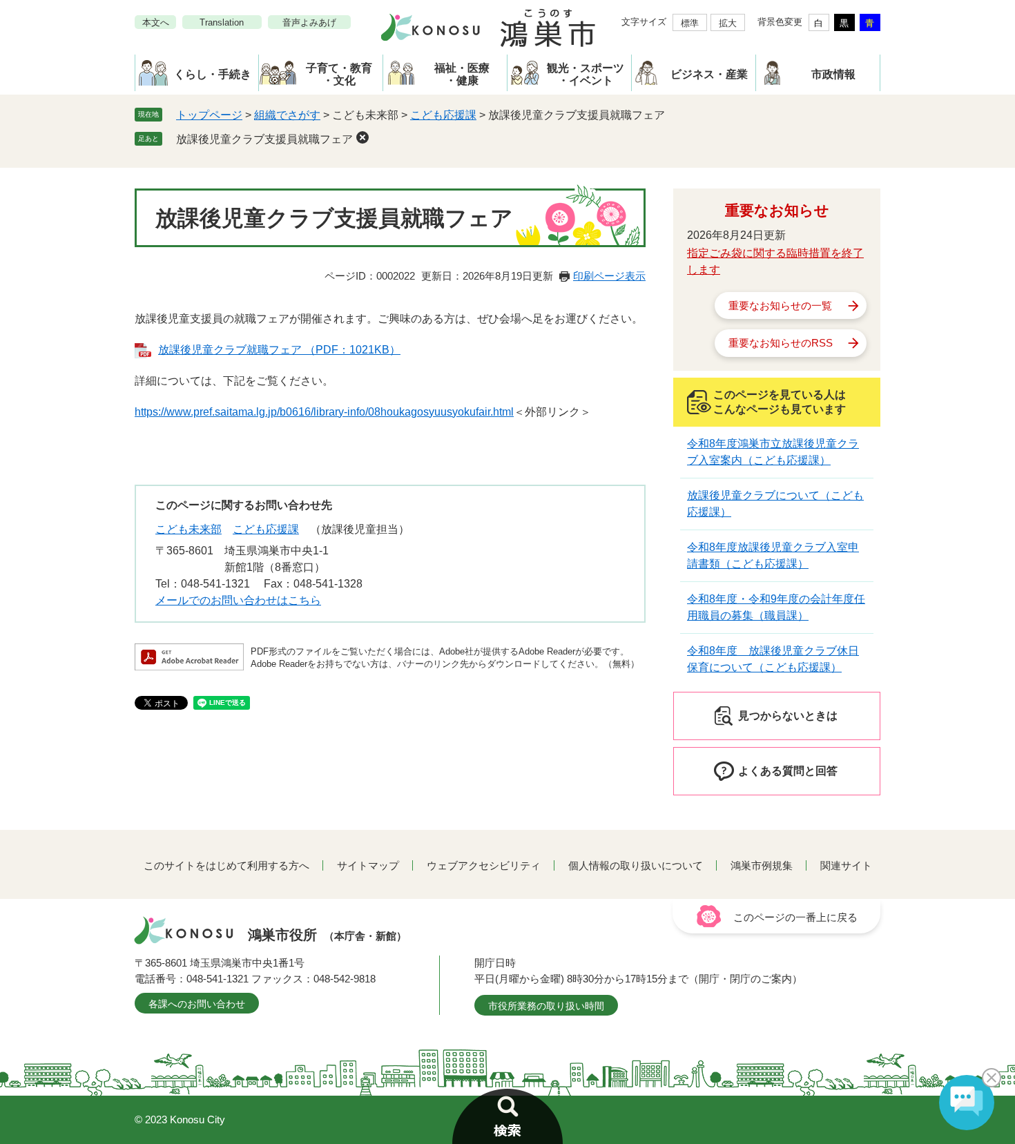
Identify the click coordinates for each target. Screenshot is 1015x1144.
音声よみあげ (309, 22)
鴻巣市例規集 (762, 865)
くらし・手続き (212, 74)
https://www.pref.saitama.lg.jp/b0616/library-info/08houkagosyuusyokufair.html (324, 412)
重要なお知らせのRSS (780, 343)
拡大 (728, 23)
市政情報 (833, 74)
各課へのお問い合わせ (196, 1003)
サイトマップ (368, 865)
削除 (362, 137)
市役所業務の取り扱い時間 (546, 1005)
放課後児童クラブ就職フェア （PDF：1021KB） (279, 350)
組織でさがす (287, 115)
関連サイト (846, 865)
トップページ (209, 115)
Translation (222, 22)
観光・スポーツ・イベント (585, 74)
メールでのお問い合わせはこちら (238, 600)
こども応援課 (443, 115)
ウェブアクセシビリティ (484, 865)
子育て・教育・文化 (339, 74)
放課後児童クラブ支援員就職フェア (264, 139)
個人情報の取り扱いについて (635, 865)
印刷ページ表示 (609, 276)
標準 (690, 23)
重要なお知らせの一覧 (780, 305)
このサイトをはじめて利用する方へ (226, 865)
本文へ (155, 22)
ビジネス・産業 (709, 74)
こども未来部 (188, 529)
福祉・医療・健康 (462, 74)
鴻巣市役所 (327, 934)
